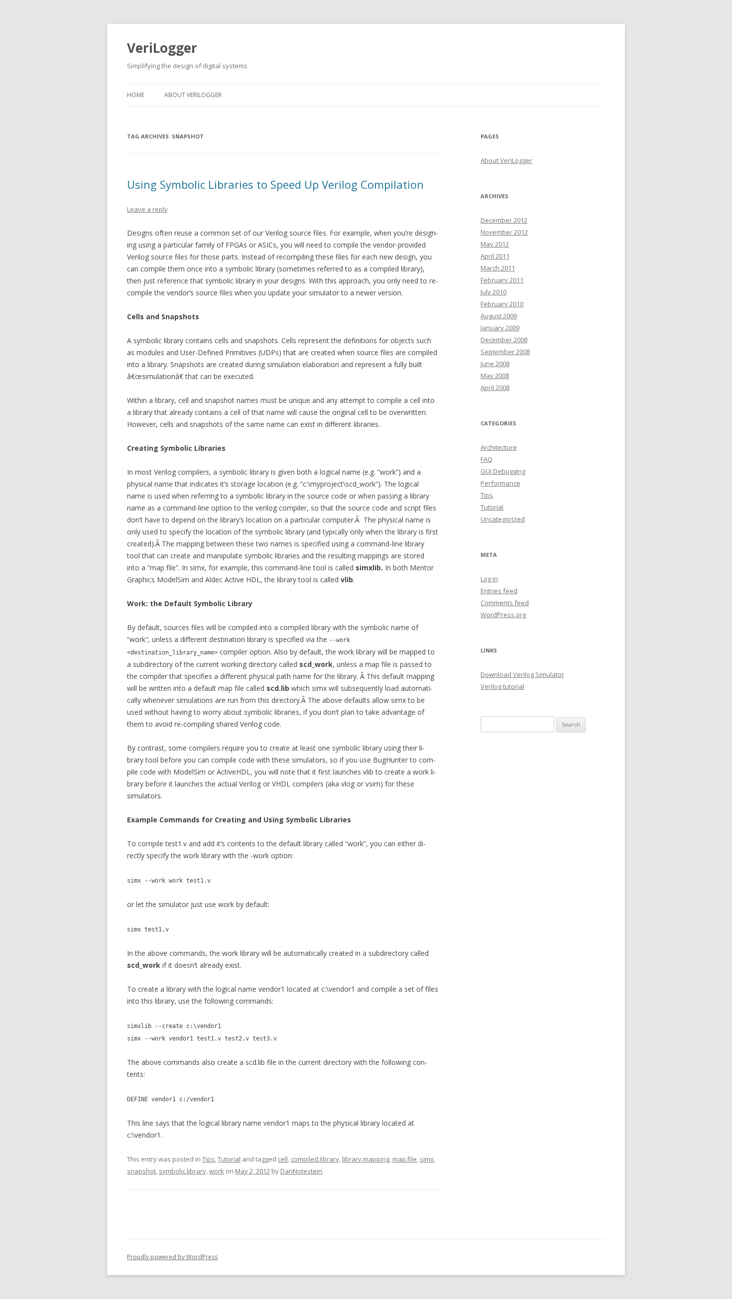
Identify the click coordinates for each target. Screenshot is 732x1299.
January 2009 (500, 327)
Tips (208, 1159)
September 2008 (505, 351)
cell (283, 1159)
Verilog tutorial (502, 686)
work (216, 1171)
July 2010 (493, 291)
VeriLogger (162, 48)
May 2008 (495, 375)
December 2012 (504, 220)
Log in (489, 578)
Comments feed (505, 602)
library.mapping (365, 1159)
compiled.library (315, 1159)
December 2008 (504, 339)
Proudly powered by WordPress (172, 1257)
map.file (404, 1159)
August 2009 (499, 315)
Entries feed (499, 590)
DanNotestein (301, 1171)
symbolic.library (182, 1171)
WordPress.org (503, 614)
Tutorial (229, 1159)
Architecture (499, 447)
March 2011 (498, 267)
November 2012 (504, 232)
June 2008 (495, 363)
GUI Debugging (503, 471)
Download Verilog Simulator (522, 674)
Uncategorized (503, 519)
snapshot (141, 1171)
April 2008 (495, 387)
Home (135, 95)
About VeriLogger (193, 95)
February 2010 (502, 303)
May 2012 (495, 244)
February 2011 (502, 279)
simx (427, 1159)
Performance (500, 483)
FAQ (486, 459)
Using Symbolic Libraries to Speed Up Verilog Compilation (275, 184)
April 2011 (495, 256)
